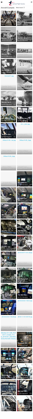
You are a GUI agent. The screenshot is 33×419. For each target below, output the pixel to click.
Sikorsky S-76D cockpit (7, 327)
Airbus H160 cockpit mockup (23, 263)
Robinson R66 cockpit (23, 215)
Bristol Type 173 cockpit (23, 166)
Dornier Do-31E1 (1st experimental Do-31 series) (7, 102)
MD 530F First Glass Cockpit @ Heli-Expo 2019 (7, 183)
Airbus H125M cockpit (7, 166)
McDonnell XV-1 (23, 134)
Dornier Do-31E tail (23, 86)
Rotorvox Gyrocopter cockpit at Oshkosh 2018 (7, 375)
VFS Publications (23, 24)
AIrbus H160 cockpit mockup (7, 263)
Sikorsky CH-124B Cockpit (7, 343)
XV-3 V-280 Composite (7, 22)
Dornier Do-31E (23, 22)
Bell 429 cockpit (7, 407)
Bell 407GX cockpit (23, 407)
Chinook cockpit (23, 118)
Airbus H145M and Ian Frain (7, 150)
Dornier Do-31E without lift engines (23, 38)
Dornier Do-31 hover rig (23, 70)
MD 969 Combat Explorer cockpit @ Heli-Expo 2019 (7, 215)
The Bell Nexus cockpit (23, 295)
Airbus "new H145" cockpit (7, 279)
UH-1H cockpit (23, 279)
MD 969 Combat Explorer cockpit (23, 183)
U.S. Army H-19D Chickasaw (7, 118)
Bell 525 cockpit (23, 391)
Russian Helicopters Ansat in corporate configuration (7, 134)
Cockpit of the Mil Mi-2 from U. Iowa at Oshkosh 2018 (23, 375)
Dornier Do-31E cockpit (7, 70)
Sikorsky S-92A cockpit (23, 311)
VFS (4, 24)
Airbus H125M (23, 150)
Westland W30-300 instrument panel (23, 343)
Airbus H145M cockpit (7, 359)
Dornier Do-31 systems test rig (23, 54)
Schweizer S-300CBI (23, 247)
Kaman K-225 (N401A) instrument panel (7, 391)
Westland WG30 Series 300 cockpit (23, 327)
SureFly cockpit (7, 231)
